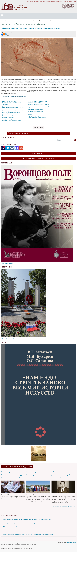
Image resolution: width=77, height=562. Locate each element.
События (11, 20)
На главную (3, 20)
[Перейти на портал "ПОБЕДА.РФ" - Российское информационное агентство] (38, 453)
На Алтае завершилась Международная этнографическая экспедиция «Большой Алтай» (37, 475)
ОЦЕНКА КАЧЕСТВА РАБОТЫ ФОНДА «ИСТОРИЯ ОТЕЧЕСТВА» (38, 158)
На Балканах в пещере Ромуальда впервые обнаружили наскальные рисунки (30, 28)
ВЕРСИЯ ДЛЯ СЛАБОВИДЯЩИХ (20, 133)
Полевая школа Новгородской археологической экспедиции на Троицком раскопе (38, 113)
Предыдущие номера (7, 263)
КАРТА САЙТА (38, 127)
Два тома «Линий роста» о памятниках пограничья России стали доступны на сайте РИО (13, 107)
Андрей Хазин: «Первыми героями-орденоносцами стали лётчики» (18, 530)
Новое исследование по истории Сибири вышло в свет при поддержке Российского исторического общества (12, 475)
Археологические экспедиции (18, 96)
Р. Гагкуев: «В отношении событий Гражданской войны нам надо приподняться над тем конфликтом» (27, 519)
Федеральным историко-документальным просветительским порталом (17, 549)
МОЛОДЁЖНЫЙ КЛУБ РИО (38, 153)
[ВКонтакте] (2, 34)
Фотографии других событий (9, 338)
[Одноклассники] (4, 34)
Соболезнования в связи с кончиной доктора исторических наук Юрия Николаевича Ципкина (63, 475)
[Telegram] (6, 34)
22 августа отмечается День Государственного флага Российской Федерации (11, 103)
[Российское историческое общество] (15, 6)
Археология (5, 96)
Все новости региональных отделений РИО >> (64, 506)
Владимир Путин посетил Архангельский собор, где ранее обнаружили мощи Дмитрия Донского (12, 112)
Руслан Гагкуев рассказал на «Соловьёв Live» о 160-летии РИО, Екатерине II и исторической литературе (28, 534)
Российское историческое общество (27, 543)
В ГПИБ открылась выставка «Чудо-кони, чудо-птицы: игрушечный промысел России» (23, 526)
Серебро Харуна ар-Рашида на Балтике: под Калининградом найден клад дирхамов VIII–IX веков (26, 523)
